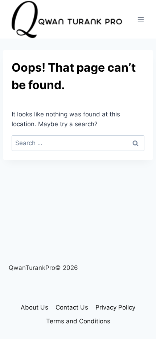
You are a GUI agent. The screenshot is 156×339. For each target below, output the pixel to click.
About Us (34, 307)
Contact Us (72, 307)
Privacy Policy (115, 307)
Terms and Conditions (78, 321)
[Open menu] (140, 19)
